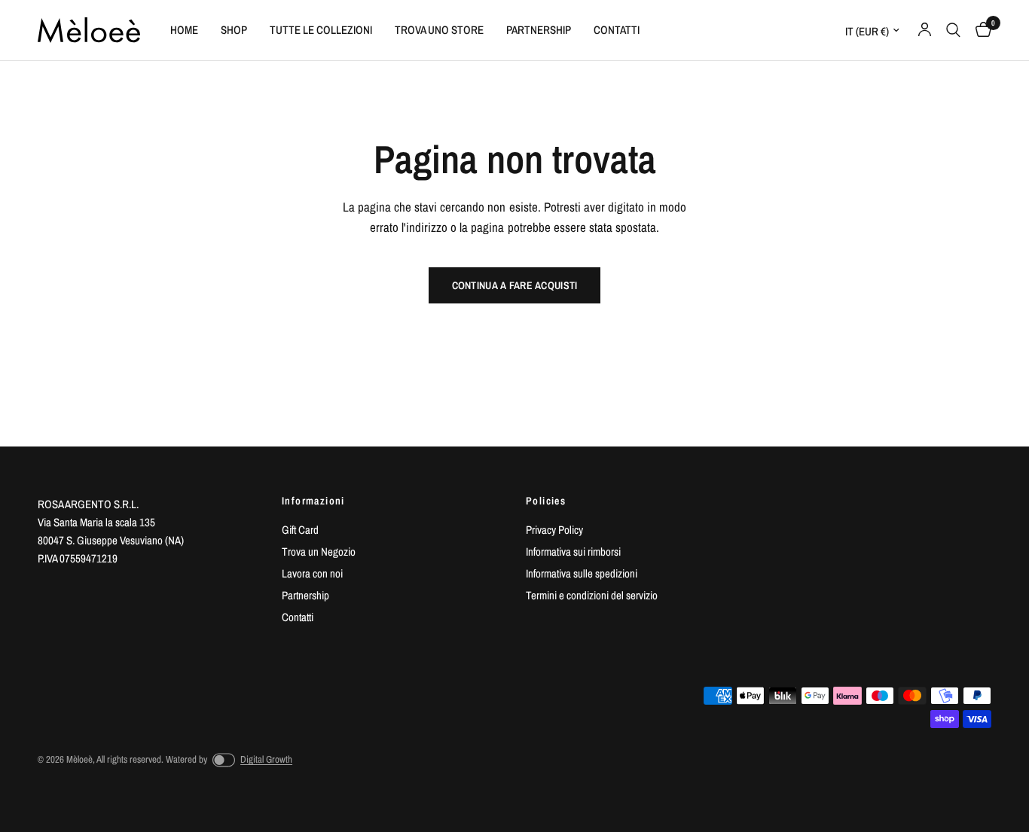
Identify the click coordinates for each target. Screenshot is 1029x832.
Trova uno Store (439, 30)
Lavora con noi (312, 573)
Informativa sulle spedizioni (581, 573)
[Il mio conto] (925, 30)
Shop (234, 30)
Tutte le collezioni (321, 30)
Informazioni (313, 500)
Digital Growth (266, 759)
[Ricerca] (953, 30)
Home (184, 30)
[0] (979, 30)
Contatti (617, 30)
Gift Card (300, 530)
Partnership (538, 30)
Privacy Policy (554, 530)
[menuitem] (184, 30)
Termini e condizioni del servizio (592, 595)
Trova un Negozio (319, 551)
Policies (546, 500)
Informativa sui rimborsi (573, 551)
